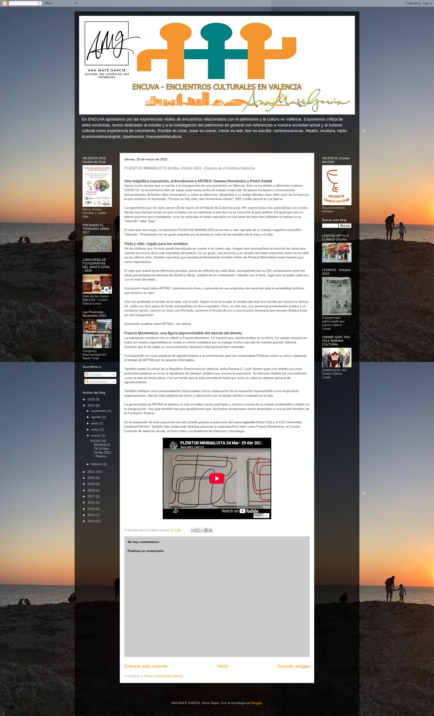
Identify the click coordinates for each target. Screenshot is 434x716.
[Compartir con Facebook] (206, 530)
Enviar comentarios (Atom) (164, 676)
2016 (91, 502)
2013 (91, 521)
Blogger (256, 703)
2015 (91, 509)
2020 (91, 478)
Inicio (222, 666)
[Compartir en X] (202, 530)
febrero (97, 464)
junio (95, 423)
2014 (91, 515)
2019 (91, 484)
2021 (91, 471)
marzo (96, 435)
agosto (96, 417)
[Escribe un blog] (197, 530)
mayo (95, 429)
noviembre (99, 411)
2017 (91, 496)
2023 (91, 399)
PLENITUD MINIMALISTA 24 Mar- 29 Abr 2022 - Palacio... (100, 448)
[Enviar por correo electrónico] (193, 530)
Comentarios (97, 381)
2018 (91, 490)
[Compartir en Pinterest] (210, 530)
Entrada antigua (294, 666)
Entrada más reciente (145, 666)
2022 (91, 405)
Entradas (95, 374)
